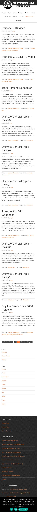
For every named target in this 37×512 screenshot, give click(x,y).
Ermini (3, 384)
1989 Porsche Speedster (17, 87)
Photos (27, 13)
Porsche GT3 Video (13, 28)
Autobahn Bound (18, 7)
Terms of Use (5, 423)
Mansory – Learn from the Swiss (10, 460)
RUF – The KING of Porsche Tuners (11, 452)
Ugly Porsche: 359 (11, 496)
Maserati (4, 388)
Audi (3, 392)
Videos (33, 13)
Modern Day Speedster (7, 471)
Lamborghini (5, 377)
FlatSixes (4, 360)
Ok (11, 509)
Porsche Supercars (11, 334)
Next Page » (27, 342)
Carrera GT (29, 173)
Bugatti (3, 396)
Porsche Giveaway (6, 431)
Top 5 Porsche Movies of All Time (10, 448)
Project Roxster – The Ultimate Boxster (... (13, 464)
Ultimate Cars (29, 16)
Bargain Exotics (6, 356)
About (9, 13)
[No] (35, 504)
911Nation (4, 352)
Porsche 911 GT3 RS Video (18, 56)
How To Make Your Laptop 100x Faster (20, 493)
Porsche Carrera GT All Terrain (10, 440)
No (16, 509)
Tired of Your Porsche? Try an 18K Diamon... (13, 456)
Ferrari (3, 373)
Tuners (21, 16)
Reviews (20, 13)
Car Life (15, 16)
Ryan (13, 31)
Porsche (10, 48)
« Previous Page (7, 342)
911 (32, 79)
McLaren (4, 380)
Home (3, 13)
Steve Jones (5, 493)
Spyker (3, 404)
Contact (18, 20)
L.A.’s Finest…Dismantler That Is (18, 489)
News (14, 13)
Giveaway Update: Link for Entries (11, 475)
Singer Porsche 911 (7, 467)
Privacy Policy (5, 427)
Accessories (7, 16)
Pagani (3, 400)
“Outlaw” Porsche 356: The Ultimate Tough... (13, 444)
